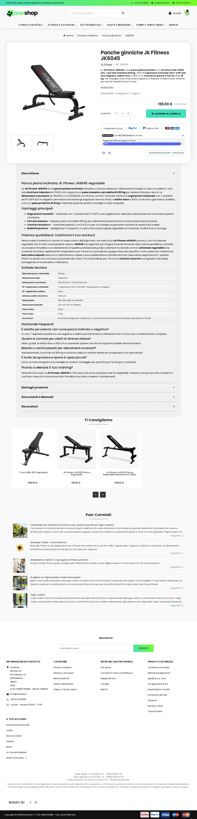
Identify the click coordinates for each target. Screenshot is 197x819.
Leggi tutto (177, 535)
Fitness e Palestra (63, 667)
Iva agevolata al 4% (158, 683)
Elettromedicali (61, 678)
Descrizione (30, 173)
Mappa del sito (108, 678)
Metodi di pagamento (159, 673)
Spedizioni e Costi (157, 678)
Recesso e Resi (155, 705)
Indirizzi (10, 741)
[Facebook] (30, 802)
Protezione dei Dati (157, 694)
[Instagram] (36, 802)
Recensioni (29, 406)
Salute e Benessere (63, 683)
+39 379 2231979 (181, 3)
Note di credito (14, 735)
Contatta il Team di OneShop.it (117, 673)
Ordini (9, 730)
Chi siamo (106, 667)
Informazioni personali (17, 724)
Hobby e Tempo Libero (65, 689)
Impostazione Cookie (159, 689)
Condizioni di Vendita (158, 667)
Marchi (104, 689)
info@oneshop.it (160, 3)
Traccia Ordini (155, 711)
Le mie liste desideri (16, 752)
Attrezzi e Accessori (64, 673)
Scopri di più (107, 87)
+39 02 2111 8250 (139, 3)
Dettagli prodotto (34, 387)
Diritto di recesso (16, 757)
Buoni (9, 746)
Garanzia (152, 700)
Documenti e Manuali (37, 397)
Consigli (105, 683)
